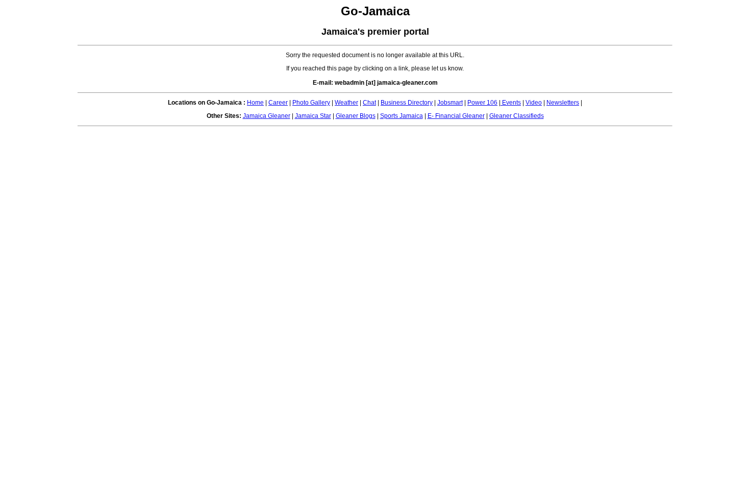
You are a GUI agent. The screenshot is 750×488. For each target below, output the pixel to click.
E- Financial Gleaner (456, 115)
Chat (369, 102)
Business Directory (407, 102)
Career (278, 102)
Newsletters (562, 102)
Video (534, 102)
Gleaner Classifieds (516, 115)
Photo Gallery (311, 102)
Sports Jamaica (401, 115)
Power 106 (482, 102)
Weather (346, 102)
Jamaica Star (313, 115)
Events (511, 102)
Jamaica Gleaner (266, 115)
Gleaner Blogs (356, 115)
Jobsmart (450, 102)
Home (255, 102)
